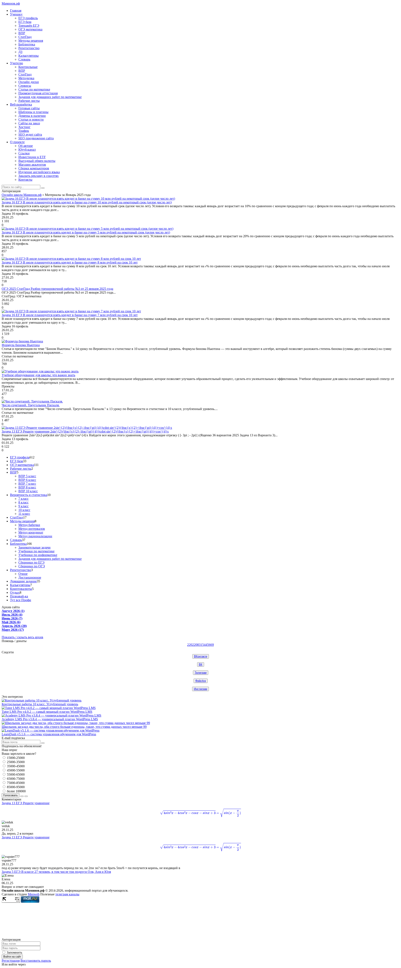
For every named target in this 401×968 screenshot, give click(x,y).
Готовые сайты (29, 108)
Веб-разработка (21, 104)
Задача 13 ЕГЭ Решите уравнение (119, 808)
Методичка (26, 78)
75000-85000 (15, 783)
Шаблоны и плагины (33, 112)
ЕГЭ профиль (28, 18)
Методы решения (30, 40)
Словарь (24, 59)
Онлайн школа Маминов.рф (22, 195)
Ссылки (24, 153)
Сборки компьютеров (33, 168)
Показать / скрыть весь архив (22, 637)
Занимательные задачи (34, 547)
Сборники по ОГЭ (31, 566)
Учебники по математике (36, 551)
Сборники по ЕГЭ (31, 562)
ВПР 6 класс (27, 480)
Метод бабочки (29, 525)
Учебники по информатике (37, 555)
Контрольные (28, 67)
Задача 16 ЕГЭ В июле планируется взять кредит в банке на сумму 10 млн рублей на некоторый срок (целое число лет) (87, 202)
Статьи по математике (34, 89)
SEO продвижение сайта (36, 138)
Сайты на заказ (29, 123)
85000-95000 (15, 787)
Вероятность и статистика (28, 495)
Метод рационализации (35, 536)
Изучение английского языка (39, 172)
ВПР (21, 33)
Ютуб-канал (27, 149)
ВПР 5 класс (27, 476)
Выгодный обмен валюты (36, 161)
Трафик (23, 131)
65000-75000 (15, 778)
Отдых (15, 592)
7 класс (23, 498)
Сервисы (24, 85)
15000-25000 (15, 758)
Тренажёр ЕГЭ (28, 25)
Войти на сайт (12, 956)
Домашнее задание (23, 581)
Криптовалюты (21, 589)
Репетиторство (28, 48)
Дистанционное (29, 577)
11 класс (24, 513)
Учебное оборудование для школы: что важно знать (38, 375)
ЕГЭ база (24, 22)
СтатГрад (25, 37)
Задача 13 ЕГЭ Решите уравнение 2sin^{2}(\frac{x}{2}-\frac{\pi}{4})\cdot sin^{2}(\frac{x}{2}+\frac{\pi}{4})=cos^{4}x (85, 431)
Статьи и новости (31, 119)
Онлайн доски (28, 82)
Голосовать (10, 795)
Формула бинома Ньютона (21, 345)
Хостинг (24, 127)
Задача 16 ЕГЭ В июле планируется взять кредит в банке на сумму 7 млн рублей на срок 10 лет (70, 315)
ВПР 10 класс (28, 491)
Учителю (16, 63)
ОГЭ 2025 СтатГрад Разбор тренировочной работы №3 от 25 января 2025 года (57, 288)
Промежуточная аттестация (38, 93)
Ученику (16, 14)
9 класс (23, 506)
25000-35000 (15, 762)
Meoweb (33, 894)
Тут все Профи (20, 600)
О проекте (17, 142)
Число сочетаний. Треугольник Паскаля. (31, 405)
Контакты (25, 179)
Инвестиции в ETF (32, 157)
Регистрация (11, 960)
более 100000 (16, 791)
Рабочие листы (29, 100)
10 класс (24, 510)
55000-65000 (15, 774)
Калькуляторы (28, 55)
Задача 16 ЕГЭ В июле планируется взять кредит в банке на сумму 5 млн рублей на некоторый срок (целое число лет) (86, 232)
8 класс (23, 502)
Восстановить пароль (35, 960)
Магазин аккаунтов (32, 164)
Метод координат (30, 532)
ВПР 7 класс (27, 483)
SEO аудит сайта (30, 134)
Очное (23, 573)
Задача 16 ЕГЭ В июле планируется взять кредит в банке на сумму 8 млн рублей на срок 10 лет (70, 262)
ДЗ (20, 52)
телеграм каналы (67, 894)
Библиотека (26, 44)
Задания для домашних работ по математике (50, 97)
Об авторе (25, 146)
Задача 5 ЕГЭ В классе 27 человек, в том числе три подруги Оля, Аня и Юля (56, 871)
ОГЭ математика (30, 29)
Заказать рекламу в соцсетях (38, 176)
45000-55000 (15, 770)
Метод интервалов (31, 528)
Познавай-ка (19, 596)
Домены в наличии (32, 115)
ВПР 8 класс (27, 487)
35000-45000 (15, 766)
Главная (15, 10)
